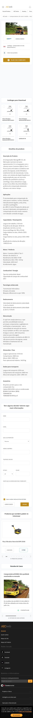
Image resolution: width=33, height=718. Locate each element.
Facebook (7, 652)
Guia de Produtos (6, 11)
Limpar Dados (9, 504)
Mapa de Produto (6, 642)
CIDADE (17, 470)
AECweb (5, 16)
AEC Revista (16, 11)
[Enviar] (30, 681)
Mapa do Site (4, 638)
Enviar (25, 504)
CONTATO (9, 550)
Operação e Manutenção (9, 703)
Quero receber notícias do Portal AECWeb (16, 499)
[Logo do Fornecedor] (8, 39)
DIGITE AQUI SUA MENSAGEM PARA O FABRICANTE (14, 481)
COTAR (23, 550)
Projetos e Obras (7, 691)
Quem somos (4, 635)
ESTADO (5, 470)
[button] (2, 556)
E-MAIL (4, 427)
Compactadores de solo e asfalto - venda (21, 16)
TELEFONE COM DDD (8, 459)
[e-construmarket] (7, 685)
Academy (24, 11)
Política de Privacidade (25, 711)
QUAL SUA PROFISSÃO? (8, 437)
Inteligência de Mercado (9, 697)
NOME (4, 416)
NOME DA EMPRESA (7, 448)
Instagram (7, 668)
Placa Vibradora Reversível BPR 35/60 (13, 542)
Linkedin (7, 663)
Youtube (7, 657)
